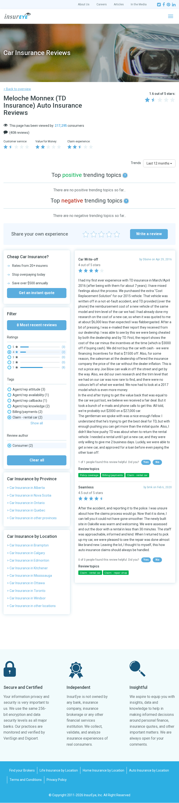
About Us (84, 4)
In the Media (139, 4)
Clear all (37, 460)
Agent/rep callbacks (30, 400)
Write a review (149, 234)
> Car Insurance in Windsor (26, 598)
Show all (37, 423)
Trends (136, 163)
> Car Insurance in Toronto (26, 591)
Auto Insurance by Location (149, 770)
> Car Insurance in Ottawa (26, 583)
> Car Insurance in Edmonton (28, 560)
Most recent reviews (38, 325)
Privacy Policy (57, 780)
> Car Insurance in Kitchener (27, 568)
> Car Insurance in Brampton (28, 545)
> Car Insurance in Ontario (26, 503)
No (157, 462)
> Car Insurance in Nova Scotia (29, 495)
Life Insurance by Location (59, 770)
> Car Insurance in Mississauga (29, 575)
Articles (119, 4)
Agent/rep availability (31, 395)
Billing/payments (27, 412)
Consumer (23, 445)
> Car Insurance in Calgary (26, 553)
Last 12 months (158, 163)
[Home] (17, 16)
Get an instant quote (37, 293)
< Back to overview (17, 89)
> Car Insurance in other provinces (32, 518)
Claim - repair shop (115, 572)
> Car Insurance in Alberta (26, 488)
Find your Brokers (22, 770)
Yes (146, 462)
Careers (101, 4)
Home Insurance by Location (103, 770)
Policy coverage (89, 475)
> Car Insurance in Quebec (26, 510)
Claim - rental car (27, 417)
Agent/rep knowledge (31, 406)
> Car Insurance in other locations (31, 606)
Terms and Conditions (26, 780)
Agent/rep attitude (29, 389)
